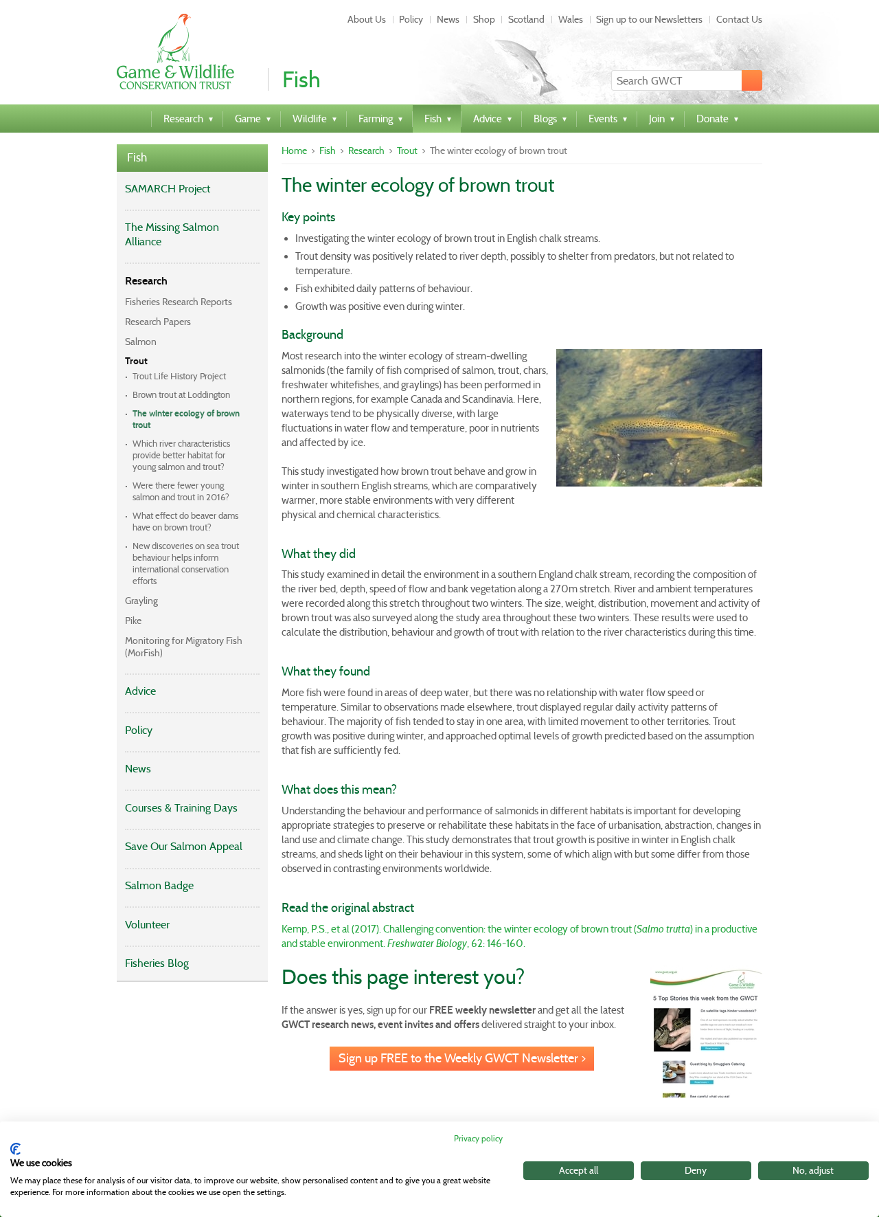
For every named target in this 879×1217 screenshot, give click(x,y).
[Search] (752, 80)
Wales (570, 19)
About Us (366, 19)
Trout (136, 361)
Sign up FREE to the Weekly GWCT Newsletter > (462, 1058)
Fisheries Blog (157, 963)
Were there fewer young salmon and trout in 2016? (181, 491)
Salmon (141, 341)
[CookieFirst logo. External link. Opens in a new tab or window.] (15, 1149)
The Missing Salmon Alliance (172, 234)
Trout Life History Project (179, 376)
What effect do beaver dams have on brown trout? (185, 521)
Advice (140, 690)
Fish (137, 157)
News (448, 19)
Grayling (141, 600)
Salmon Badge (159, 885)
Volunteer (147, 924)
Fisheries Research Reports (178, 301)
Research (146, 280)
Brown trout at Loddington (181, 395)
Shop (484, 19)
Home (294, 150)
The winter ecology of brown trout (186, 419)
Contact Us (739, 19)
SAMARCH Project (167, 188)
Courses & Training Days (181, 807)
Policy (411, 19)
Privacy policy (478, 1138)
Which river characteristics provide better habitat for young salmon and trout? (181, 455)
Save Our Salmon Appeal (183, 846)
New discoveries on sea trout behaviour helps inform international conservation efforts (186, 563)
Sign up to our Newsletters (649, 19)
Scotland (526, 19)
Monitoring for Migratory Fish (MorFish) (183, 646)
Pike (133, 620)
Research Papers (158, 321)
